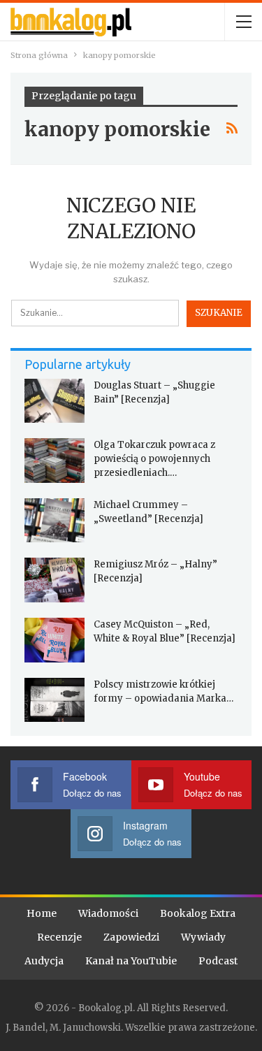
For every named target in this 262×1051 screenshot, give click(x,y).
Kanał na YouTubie (131, 961)
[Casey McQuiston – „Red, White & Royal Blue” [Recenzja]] (54, 640)
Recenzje (59, 937)
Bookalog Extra (197, 913)
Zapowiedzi (131, 937)
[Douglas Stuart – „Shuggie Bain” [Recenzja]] (54, 401)
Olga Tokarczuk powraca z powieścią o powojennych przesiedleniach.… (154, 459)
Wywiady (203, 937)
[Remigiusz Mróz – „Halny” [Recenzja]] (54, 580)
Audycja (44, 961)
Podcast (218, 961)
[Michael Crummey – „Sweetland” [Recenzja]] (54, 520)
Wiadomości (108, 913)
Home (42, 913)
